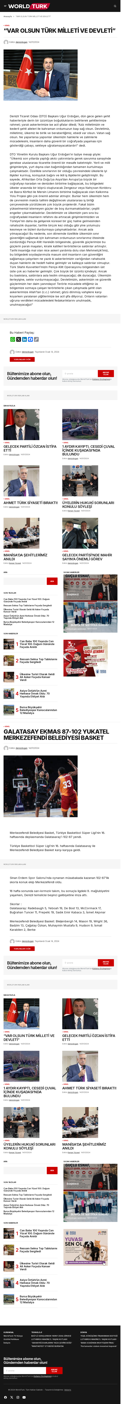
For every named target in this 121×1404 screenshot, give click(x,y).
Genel (7, 25)
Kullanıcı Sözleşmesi (101, 379)
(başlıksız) (72, 594)
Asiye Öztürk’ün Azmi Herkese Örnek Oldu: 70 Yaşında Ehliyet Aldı (26, 617)
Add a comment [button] (24, 359)
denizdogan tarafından (76, 629)
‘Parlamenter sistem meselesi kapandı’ (98, 1346)
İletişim (7, 1343)
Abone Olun (106, 373)
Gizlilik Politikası (11, 1339)
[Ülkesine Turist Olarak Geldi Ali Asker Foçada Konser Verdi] (9, 677)
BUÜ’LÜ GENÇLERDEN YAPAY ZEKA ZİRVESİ (51, 1336)
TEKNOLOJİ (36, 1332)
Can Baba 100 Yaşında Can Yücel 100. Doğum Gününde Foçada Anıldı (27, 600)
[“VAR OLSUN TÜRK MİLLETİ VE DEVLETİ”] (31, 1013)
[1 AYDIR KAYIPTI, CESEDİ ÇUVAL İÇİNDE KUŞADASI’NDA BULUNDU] (89, 424)
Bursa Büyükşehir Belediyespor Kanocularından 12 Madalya (29, 623)
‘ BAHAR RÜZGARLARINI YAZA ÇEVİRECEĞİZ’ (51, 1343)
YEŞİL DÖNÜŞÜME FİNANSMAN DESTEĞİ (98, 1336)
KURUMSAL (9, 1332)
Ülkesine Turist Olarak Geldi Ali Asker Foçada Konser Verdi (26, 610)
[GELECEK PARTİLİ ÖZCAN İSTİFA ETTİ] (31, 424)
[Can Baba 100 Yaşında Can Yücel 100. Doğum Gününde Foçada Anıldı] (9, 644)
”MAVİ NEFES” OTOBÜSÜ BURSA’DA (47, 1346)
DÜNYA (83, 1332)
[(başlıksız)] (90, 588)
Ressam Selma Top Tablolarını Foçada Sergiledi (28, 605)
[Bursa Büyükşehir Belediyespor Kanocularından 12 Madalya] (9, 710)
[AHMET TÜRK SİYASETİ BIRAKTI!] (31, 480)
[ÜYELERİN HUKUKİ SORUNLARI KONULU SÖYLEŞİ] (89, 480)
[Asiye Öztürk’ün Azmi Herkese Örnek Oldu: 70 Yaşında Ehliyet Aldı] (9, 693)
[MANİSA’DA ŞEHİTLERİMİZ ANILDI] (31, 533)
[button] (5, 6)
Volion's (67, 1390)
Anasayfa (8, 16)
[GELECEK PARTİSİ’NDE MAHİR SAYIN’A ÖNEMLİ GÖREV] (89, 533)
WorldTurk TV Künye (13, 1336)
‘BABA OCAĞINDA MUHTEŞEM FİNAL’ (97, 1343)
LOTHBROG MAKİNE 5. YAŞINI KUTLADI (49, 1339)
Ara (5, 572)
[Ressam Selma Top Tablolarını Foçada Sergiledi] (9, 660)
